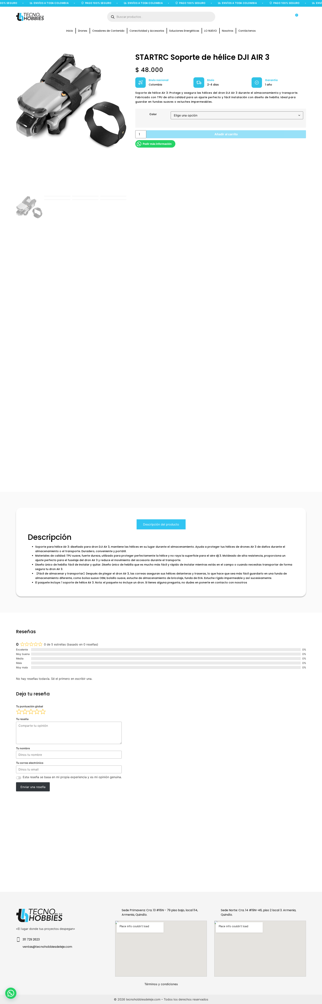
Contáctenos (247, 31)
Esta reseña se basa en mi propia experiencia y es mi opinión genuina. (72, 777)
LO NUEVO (210, 31)
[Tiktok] (69, 959)
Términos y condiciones (161, 984)
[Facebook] (54, 959)
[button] (10, 993)
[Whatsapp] (84, 959)
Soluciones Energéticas (184, 31)
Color (153, 114)
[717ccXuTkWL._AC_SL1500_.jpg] (71, 101)
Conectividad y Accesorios (147, 31)
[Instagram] (39, 959)
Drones (82, 31)
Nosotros (227, 31)
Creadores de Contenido (108, 31)
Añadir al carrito (226, 134)
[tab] (161, 524)
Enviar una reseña (32, 787)
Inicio (69, 31)
